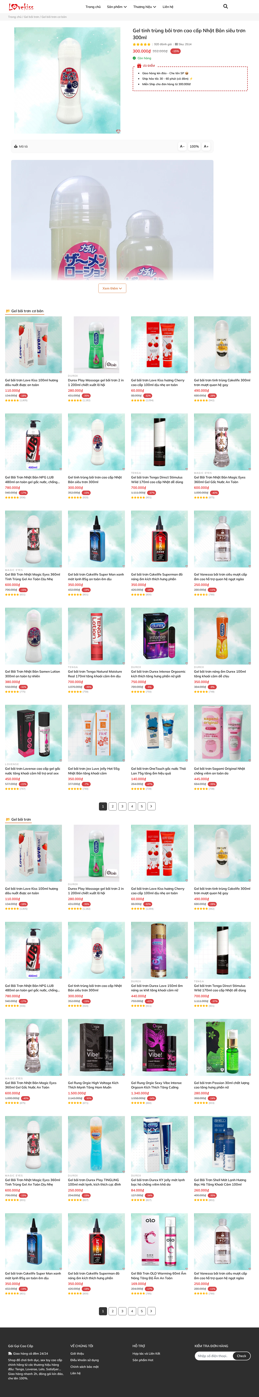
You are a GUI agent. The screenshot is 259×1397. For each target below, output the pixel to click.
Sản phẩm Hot (143, 1360)
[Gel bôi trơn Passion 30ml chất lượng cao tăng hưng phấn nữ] (222, 1047)
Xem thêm (111, 288)
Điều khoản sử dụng (84, 1360)
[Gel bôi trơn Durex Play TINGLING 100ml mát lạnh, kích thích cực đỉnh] (96, 1144)
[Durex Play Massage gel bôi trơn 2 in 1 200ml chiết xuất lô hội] (96, 344)
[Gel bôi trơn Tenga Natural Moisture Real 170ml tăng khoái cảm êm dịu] (96, 636)
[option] (67, 80)
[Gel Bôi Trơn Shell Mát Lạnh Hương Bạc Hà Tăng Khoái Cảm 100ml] (222, 1144)
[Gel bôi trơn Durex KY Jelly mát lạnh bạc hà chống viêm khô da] (159, 1144)
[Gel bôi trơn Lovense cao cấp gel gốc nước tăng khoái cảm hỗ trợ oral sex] (33, 733)
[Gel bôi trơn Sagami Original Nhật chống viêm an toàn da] (222, 733)
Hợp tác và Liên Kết (146, 1353)
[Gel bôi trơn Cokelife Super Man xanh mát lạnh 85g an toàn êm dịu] (96, 538)
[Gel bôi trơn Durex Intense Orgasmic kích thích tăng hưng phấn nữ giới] (159, 636)
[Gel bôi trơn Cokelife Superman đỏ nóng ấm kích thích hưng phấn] (159, 538)
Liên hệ (75, 1373)
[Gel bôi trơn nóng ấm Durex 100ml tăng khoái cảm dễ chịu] (222, 636)
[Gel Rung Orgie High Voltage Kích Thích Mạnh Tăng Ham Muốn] (96, 1047)
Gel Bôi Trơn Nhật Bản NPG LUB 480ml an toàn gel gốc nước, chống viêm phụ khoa (31, 481)
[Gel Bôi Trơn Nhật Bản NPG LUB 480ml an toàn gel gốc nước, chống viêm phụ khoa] (33, 441)
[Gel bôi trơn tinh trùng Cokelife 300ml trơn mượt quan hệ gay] (222, 344)
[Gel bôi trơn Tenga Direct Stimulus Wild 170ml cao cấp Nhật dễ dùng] (159, 441)
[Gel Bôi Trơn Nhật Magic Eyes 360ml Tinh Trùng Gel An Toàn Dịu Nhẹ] (33, 538)
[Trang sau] (152, 806)
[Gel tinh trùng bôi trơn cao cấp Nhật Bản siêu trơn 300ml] (67, 80)
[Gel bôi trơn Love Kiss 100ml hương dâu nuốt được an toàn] (33, 344)
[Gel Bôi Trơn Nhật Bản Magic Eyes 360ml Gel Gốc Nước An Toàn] (222, 441)
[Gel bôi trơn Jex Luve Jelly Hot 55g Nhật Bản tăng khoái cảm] (96, 733)
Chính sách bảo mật (84, 1367)
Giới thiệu (77, 1353)
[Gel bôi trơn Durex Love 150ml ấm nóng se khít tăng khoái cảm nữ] (159, 950)
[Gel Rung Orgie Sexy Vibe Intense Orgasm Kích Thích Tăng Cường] (159, 1047)
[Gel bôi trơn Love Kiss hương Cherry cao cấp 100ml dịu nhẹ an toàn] (159, 344)
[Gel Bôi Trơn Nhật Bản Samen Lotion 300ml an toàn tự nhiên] (33, 636)
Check (241, 1356)
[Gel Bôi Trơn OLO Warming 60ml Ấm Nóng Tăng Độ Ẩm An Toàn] (159, 1241)
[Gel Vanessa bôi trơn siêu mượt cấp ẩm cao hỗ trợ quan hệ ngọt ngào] (222, 538)
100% (194, 146)
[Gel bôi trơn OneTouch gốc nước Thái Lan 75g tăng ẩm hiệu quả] (159, 733)
